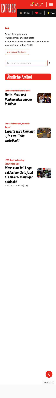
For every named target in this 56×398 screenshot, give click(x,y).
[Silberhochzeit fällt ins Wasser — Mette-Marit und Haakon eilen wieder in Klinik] (44, 98)
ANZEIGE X (48, 382)
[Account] (42, 4)
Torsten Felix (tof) (18, 185)
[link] (8, 8)
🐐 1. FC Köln (24, 12)
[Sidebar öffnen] (51, 4)
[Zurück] (49, 374)
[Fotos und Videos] (37, 4)
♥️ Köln (38, 12)
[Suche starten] (49, 63)
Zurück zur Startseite (16, 52)
